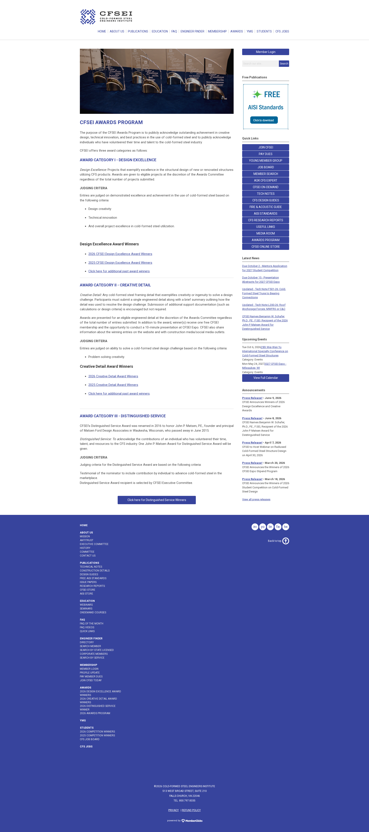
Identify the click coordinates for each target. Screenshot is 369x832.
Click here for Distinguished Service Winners (156, 500)
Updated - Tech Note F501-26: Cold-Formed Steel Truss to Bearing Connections (264, 293)
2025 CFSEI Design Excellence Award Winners (120, 263)
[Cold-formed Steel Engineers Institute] (106, 24)
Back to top (274, 540)
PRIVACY (173, 810)
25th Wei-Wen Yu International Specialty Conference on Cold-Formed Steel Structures (265, 351)
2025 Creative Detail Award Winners (113, 385)
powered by (174, 820)
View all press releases (256, 499)
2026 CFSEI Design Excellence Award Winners (120, 254)
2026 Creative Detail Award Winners (113, 376)
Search (284, 63)
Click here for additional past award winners (119, 271)
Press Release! (252, 398)
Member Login (265, 52)
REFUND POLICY (191, 810)
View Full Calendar (265, 377)
